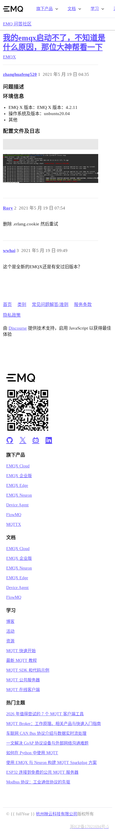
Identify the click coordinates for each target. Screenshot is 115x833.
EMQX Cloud (17, 466)
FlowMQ (13, 515)
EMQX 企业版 (19, 476)
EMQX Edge (17, 485)
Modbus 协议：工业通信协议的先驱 (38, 782)
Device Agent (17, 505)
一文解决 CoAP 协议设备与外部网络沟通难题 (47, 743)
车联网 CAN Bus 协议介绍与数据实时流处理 (46, 733)
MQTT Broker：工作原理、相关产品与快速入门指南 (53, 723)
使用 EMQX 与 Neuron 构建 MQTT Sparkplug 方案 (51, 762)
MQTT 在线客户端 (23, 690)
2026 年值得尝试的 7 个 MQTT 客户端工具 (45, 714)
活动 (10, 631)
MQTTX (13, 524)
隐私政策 (12, 315)
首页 (7, 304)
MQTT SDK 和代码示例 (27, 670)
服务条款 (83, 304)
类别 (21, 304)
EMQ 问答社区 (17, 24)
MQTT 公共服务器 (23, 680)
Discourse (18, 328)
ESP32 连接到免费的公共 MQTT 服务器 (42, 772)
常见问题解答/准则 (50, 304)
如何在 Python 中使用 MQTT (32, 753)
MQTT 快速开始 (21, 651)
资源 (10, 641)
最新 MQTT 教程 (21, 660)
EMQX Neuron (19, 495)
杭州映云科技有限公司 (56, 814)
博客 (10, 621)
